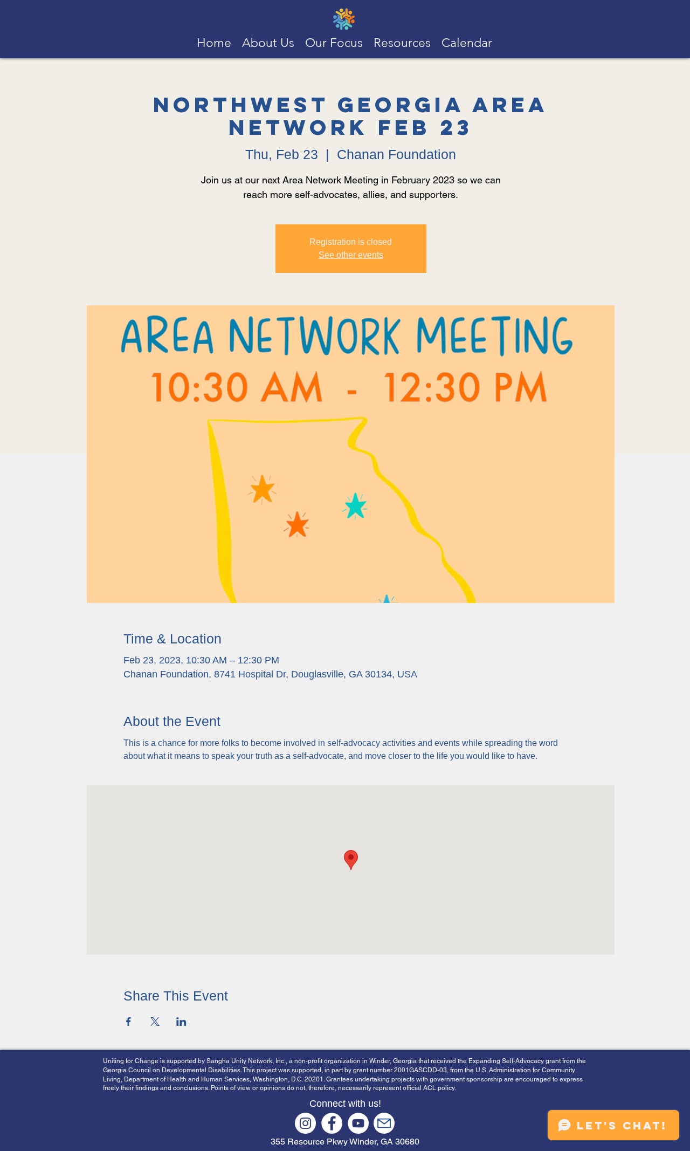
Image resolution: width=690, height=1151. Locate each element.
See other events (351, 254)
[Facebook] (331, 1123)
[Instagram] (305, 1123)
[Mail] (384, 1123)
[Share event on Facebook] (128, 1021)
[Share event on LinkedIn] (181, 1021)
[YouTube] (358, 1123)
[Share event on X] (155, 1021)
